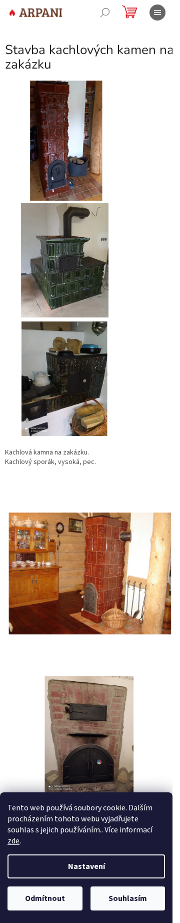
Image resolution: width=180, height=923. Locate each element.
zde (14, 840)
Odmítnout (45, 898)
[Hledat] (105, 13)
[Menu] (158, 13)
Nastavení (86, 866)
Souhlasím (127, 898)
